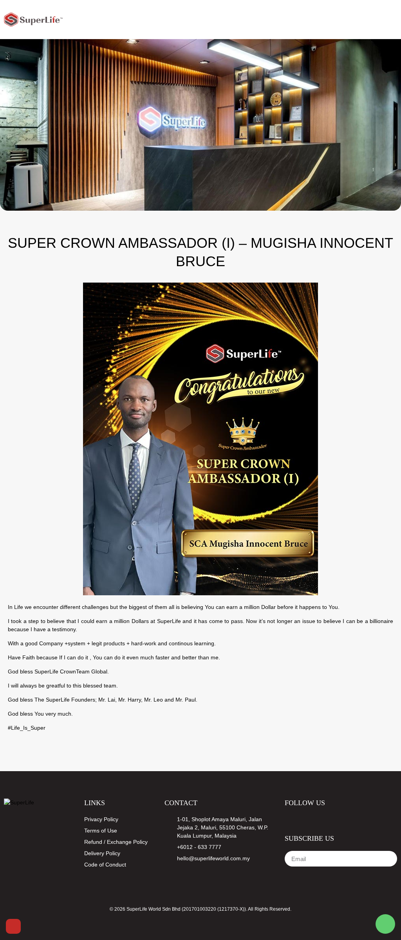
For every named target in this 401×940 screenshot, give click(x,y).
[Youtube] (303, 818)
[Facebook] (288, 818)
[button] (376, 19)
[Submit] (383, 859)
